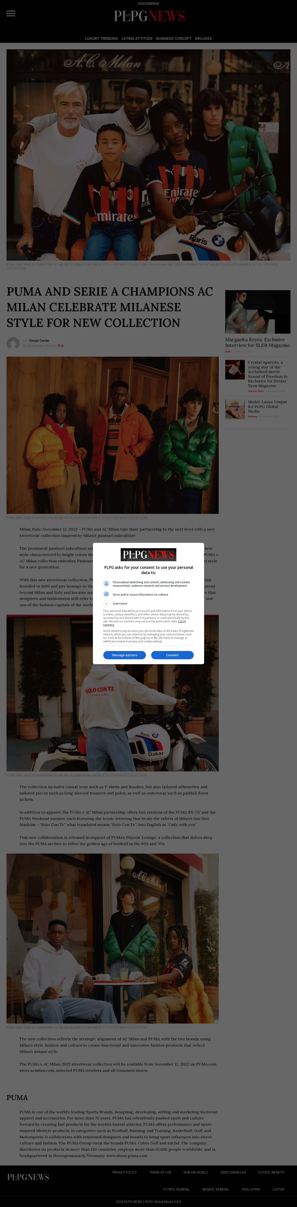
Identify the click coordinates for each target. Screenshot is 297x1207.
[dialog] (148, 603)
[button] (148, 604)
